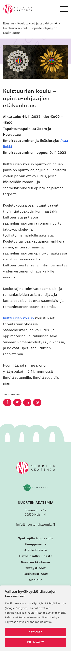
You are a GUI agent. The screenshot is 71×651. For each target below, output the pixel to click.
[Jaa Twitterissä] (17, 402)
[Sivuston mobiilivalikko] (64, 9)
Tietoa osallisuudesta (35, 556)
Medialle (35, 580)
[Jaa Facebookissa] (7, 402)
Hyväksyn (35, 631)
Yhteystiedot (35, 568)
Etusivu (8, 23)
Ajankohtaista (35, 550)
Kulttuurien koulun (18, 318)
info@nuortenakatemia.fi (35, 524)
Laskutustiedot (35, 574)
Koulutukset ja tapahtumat (37, 23)
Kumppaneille (35, 544)
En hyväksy (35, 642)
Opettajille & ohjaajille (35, 538)
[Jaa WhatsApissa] (37, 402)
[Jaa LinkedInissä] (27, 402)
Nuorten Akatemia (35, 562)
